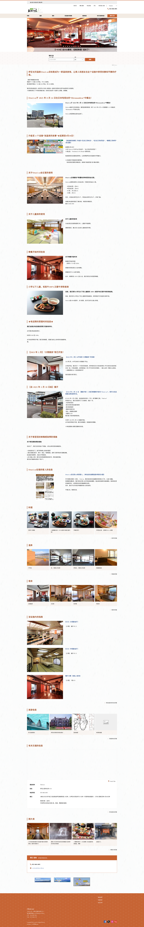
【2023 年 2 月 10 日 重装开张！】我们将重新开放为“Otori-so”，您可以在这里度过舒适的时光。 (91, 393)
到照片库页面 (113, 849)
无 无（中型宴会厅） (72, 649)
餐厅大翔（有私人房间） (73, 676)
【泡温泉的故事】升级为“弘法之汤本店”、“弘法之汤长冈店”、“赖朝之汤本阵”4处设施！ (91, 141)
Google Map (112, 781)
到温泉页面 (114, 574)
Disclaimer (29, 924)
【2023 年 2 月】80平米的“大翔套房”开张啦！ (80, 357)
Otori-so (30, 909)
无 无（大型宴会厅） (72, 622)
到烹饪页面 (114, 538)
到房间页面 (114, 609)
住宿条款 (100, 900)
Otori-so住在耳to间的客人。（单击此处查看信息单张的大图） (85, 474)
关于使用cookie (35, 924)
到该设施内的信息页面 (111, 702)
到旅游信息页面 (113, 738)
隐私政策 (100, 897)
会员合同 (100, 902)
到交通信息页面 (113, 812)
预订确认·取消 (102, 5)
